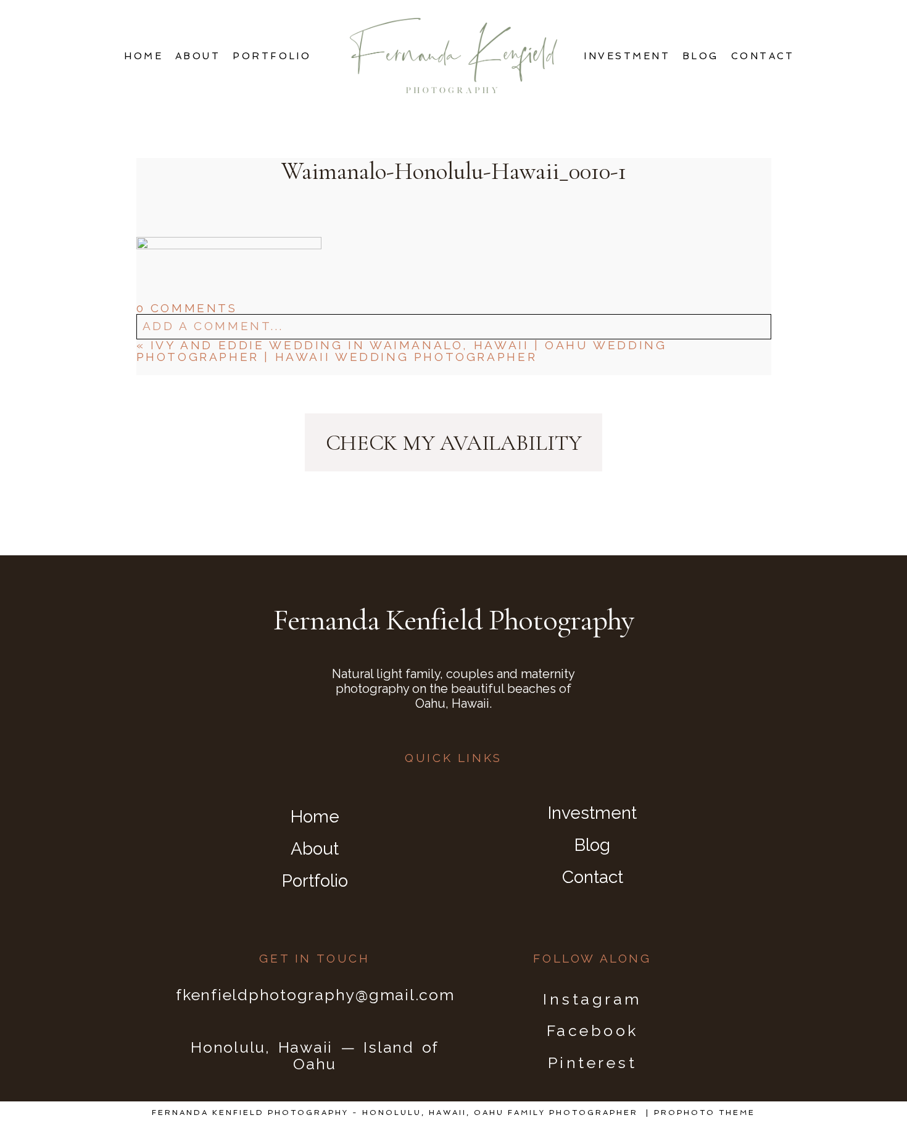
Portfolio (272, 56)
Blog (700, 56)
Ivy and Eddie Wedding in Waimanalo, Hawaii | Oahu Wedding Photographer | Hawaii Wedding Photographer (401, 350)
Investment (627, 56)
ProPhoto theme (704, 1112)
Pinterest (592, 1062)
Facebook (593, 1030)
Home (143, 56)
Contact (763, 56)
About (197, 56)
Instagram (592, 999)
